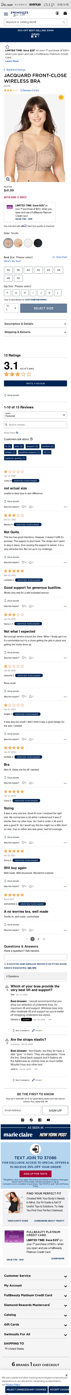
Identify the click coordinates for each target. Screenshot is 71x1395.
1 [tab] (28, 181)
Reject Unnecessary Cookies (26, 1389)
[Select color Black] (38, 243)
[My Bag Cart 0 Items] (65, 13)
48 (8, 278)
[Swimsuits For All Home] (19, 14)
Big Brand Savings (16, 69)
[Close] (66, 1375)
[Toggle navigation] (6, 14)
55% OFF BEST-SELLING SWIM (35, 30)
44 (48, 270)
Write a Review (35, 383)
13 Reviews (25, 90)
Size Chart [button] (61, 257)
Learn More (12, 61)
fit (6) (8, 446)
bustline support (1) (29, 452)
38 (18, 270)
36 (8, 270)
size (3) (19, 446)
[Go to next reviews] (44, 939)
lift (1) (47, 452)
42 (38, 270)
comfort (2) (48, 446)
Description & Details (18, 324)
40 (28, 270)
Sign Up (55, 1110)
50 (18, 278)
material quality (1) (15, 458)
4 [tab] (39, 181)
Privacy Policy (13, 1384)
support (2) (32, 446)
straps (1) (10, 452)
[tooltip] (7, 4)
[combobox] (35, 22)
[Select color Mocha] (18, 243)
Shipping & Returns (17, 332)
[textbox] (35, 957)
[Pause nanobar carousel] (32, 36)
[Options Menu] (65, 507)
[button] (57, 13)
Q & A (36, 90)
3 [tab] (35, 181)
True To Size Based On (25, 300)
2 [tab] (32, 181)
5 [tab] (42, 181)
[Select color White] (28, 243)
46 (58, 270)
